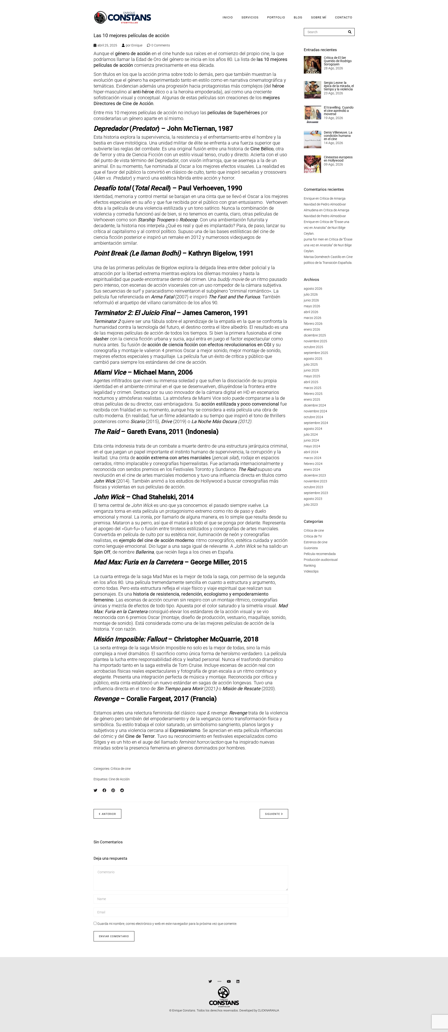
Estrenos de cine (315, 542)
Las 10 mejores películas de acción (131, 35)
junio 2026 (311, 300)
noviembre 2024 (315, 411)
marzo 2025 (312, 388)
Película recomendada (320, 554)
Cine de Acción (119, 779)
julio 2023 (311, 504)
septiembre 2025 (316, 353)
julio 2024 (311, 434)
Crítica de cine (121, 768)
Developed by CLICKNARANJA (259, 1010)
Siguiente (272, 814)
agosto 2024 (313, 429)
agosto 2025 (313, 358)
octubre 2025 (313, 347)
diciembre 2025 (315, 335)
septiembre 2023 (316, 493)
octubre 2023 (313, 487)
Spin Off (102, 552)
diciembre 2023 (315, 475)
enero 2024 (312, 469)
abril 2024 (311, 452)
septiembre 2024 (316, 423)
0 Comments (160, 45)
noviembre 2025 (315, 341)
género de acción (132, 53)
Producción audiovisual (321, 560)
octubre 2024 (313, 417)
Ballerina (145, 552)
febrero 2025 (313, 394)
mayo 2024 (312, 446)
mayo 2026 (312, 306)
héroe (278, 86)
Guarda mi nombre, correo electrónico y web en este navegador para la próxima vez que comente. (167, 924)
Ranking (310, 565)
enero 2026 (312, 329)
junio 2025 (311, 370)
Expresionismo (184, 730)
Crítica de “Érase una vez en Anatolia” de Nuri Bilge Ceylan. (326, 227)
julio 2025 (311, 364)
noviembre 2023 (315, 481)
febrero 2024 (313, 464)
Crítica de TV (313, 536)
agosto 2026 (313, 288)
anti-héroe (143, 92)
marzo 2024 (312, 458)
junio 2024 (311, 440)
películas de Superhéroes (233, 112)
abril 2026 (311, 312)
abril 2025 (311, 382)
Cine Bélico (261, 149)
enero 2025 (312, 399)
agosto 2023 (313, 499)
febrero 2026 (313, 323)
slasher (101, 339)
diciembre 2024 (315, 405)
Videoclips (311, 571)
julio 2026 (311, 294)
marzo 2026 (312, 318)
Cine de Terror (140, 736)
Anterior (109, 814)
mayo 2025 (312, 376)
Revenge (238, 713)
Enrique (136, 45)
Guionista (311, 548)
